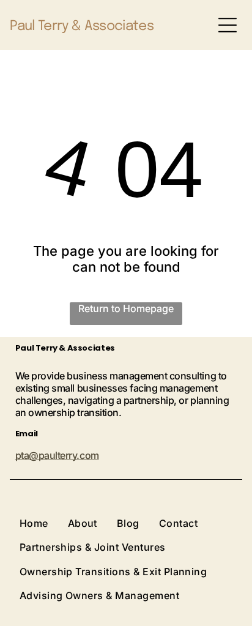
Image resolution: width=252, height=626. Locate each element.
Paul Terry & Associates (82, 26)
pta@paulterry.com (57, 455)
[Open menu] (227, 25)
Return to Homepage (126, 308)
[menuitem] (44, 523)
